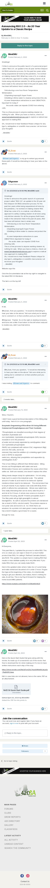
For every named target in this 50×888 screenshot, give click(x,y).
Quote (9, 141)
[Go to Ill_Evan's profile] (4, 152)
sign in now (14, 723)
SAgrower (13, 181)
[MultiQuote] (3, 141)
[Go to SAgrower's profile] (4, 183)
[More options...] (45, 55)
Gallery (8, 825)
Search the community (17, 848)
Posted (17, 57)
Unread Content (13, 844)
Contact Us (25, 881)
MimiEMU (7, 35)
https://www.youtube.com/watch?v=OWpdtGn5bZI (21, 584)
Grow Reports (12, 817)
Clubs (7, 813)
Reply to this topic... (14, 733)
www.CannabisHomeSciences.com (15, 117)
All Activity (11, 840)
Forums (8, 809)
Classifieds (10, 829)
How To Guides (22, 38)
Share (25, 746)
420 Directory (12, 821)
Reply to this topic (25, 46)
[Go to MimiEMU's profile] (4, 55)
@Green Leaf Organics (11, 158)
